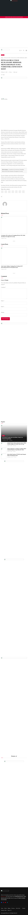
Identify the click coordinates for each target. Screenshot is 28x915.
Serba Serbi (18, 908)
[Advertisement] (14, 33)
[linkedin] (9, 191)
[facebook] (2, 191)
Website (2, 312)
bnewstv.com (3, 896)
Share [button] (4, 74)
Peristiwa (13, 908)
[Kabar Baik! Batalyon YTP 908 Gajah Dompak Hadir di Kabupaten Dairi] (3, 458)
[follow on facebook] (1, 902)
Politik (5, 908)
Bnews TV (10, 910)
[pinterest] (16, 191)
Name (2, 300)
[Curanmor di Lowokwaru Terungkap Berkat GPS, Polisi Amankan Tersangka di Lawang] (14, 232)
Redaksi (23, 908)
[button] (20, 50)
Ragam (3, 435)
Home (2, 57)
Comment (3, 287)
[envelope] (13, 191)
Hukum (3, 55)
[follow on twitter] (7, 902)
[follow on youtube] (5, 902)
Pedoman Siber (4, 910)
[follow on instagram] (3, 902)
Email (2, 306)
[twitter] (6, 191)
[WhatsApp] (20, 191)
